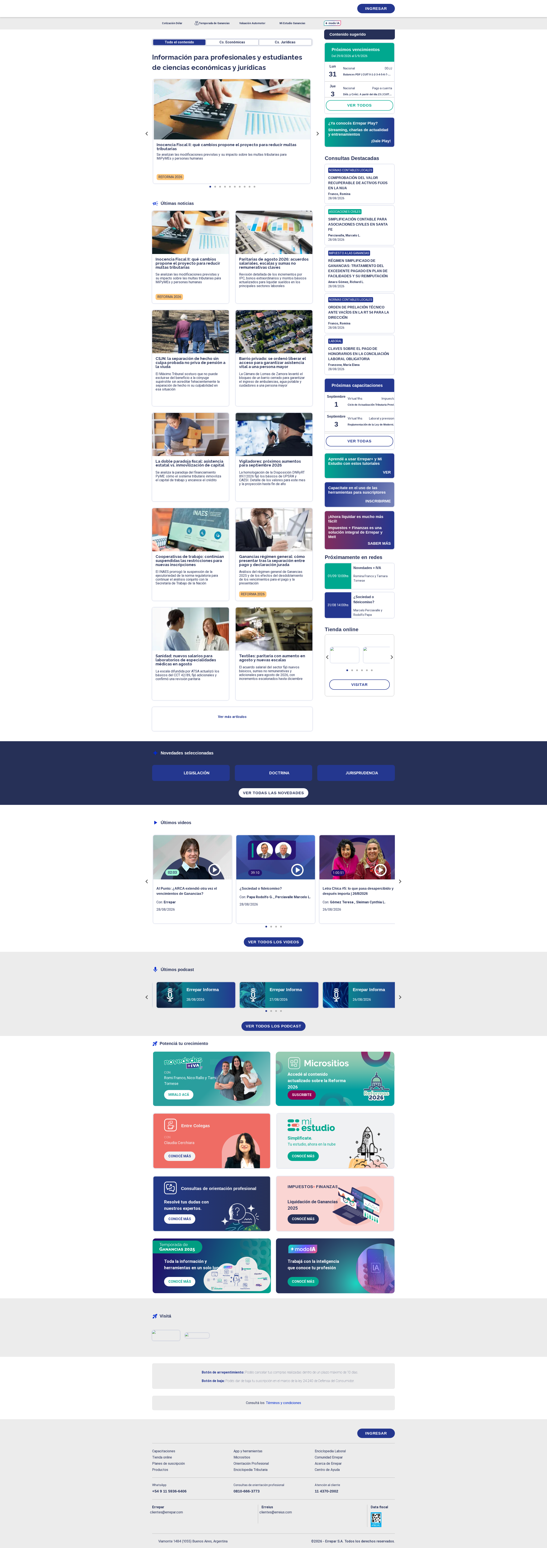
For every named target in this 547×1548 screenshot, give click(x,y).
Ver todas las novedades (273, 793)
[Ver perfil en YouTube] (183, 1519)
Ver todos (359, 105)
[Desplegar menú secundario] (338, 9)
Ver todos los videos (273, 942)
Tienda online (162, 1457)
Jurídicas (285, 42)
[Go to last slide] (327, 657)
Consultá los (273, 1403)
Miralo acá (178, 1095)
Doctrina (279, 773)
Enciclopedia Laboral (330, 1451)
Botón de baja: (213, 1381)
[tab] (347, 670)
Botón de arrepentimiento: (223, 1372)
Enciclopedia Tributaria (251, 1470)
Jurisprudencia (362, 773)
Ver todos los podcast (273, 1026)
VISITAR (359, 684)
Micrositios (242, 1457)
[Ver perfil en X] (165, 1519)
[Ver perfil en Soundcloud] (202, 1519)
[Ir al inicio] (169, 1433)
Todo (179, 42)
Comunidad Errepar (329, 1457)
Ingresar (376, 8)
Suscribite (302, 1095)
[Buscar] (209, 8)
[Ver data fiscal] (383, 1519)
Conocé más (179, 1156)
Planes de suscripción (168, 1463)
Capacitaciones (163, 1451)
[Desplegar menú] (155, 8)
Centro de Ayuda (327, 1470)
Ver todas (359, 441)
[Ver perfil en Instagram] (192, 1519)
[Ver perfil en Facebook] (155, 1519)
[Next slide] (391, 657)
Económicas (232, 42)
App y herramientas (248, 1451)
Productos (160, 1470)
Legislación (196, 773)
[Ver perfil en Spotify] (211, 1519)
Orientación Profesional (251, 1463)
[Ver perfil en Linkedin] (174, 1519)
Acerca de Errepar (328, 1463)
